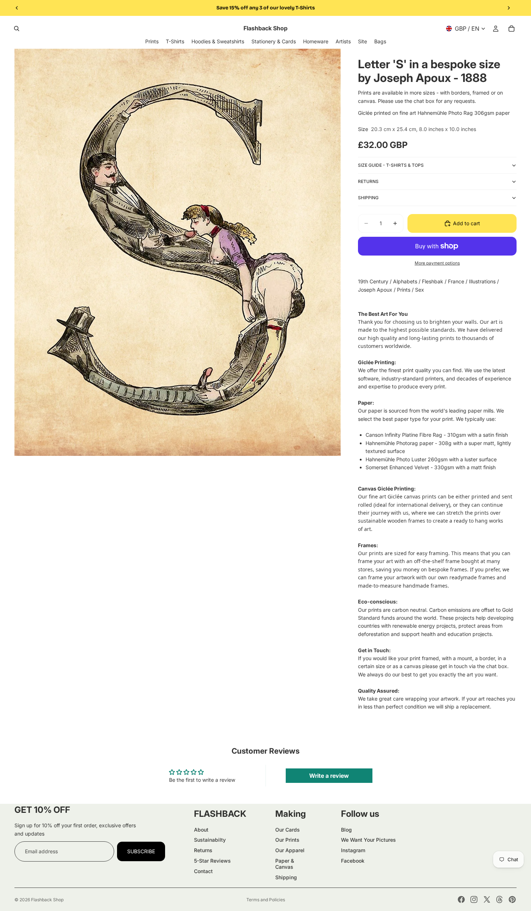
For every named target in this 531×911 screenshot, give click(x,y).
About (201, 830)
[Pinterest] (512, 899)
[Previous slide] (17, 8)
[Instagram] (474, 899)
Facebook (352, 861)
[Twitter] (487, 899)
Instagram (353, 850)
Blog (346, 830)
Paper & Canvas (284, 864)
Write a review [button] (329, 775)
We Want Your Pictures (368, 840)
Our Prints (287, 840)
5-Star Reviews (212, 861)
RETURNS (368, 181)
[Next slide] (509, 8)
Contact (203, 871)
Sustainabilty (210, 840)
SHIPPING (368, 197)
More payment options (437, 263)
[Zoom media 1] (177, 252)
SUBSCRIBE (141, 851)
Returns (203, 850)
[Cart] (511, 28)
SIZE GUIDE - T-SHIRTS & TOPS (391, 165)
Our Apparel (290, 850)
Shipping (286, 877)
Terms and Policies (265, 899)
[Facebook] (461, 899)
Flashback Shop (47, 899)
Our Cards (287, 830)
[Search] (17, 28)
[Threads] (499, 899)
